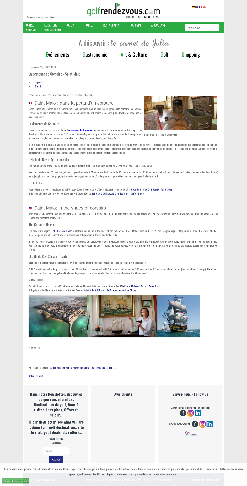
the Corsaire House (62, 231)
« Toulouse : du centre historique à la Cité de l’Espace (77, 367)
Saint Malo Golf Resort (103, 193)
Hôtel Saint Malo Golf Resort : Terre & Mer (151, 189)
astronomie (95, 54)
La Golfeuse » (109, 367)
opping (191, 54)
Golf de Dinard (138, 193)
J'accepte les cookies (15, 481)
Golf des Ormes (122, 193)
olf (164, 54)
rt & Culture (134, 54)
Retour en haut (36, 376)
